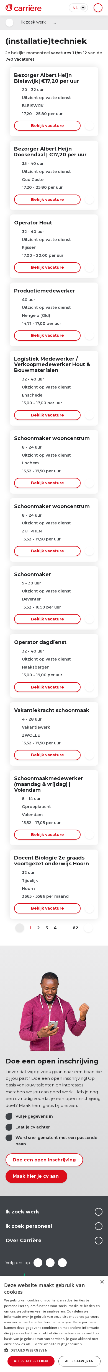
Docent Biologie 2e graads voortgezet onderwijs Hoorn (51, 861)
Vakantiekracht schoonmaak (51, 710)
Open (9, 23)
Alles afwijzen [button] (79, 1361)
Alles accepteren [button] (31, 1361)
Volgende (88, 927)
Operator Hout (33, 223)
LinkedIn (50, 1262)
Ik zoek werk (33, 22)
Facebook (38, 1262)
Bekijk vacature (47, 125)
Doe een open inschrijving (44, 1160)
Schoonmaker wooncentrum (52, 438)
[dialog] (54, 1324)
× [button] (102, 1282)
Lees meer (98, 1212)
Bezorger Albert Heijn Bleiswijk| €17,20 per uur (46, 78)
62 (75, 927)
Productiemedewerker (44, 291)
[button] (54, 1350)
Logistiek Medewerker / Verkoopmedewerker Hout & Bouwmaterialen (52, 365)
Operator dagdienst (40, 642)
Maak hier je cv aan (36, 1176)
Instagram (62, 1262)
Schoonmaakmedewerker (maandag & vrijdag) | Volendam (48, 784)
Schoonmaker (32, 574)
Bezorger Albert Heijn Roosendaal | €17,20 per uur (50, 152)
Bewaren (89, 125)
